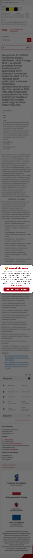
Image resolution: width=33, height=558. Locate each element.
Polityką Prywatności (16, 285)
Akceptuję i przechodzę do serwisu (16, 289)
